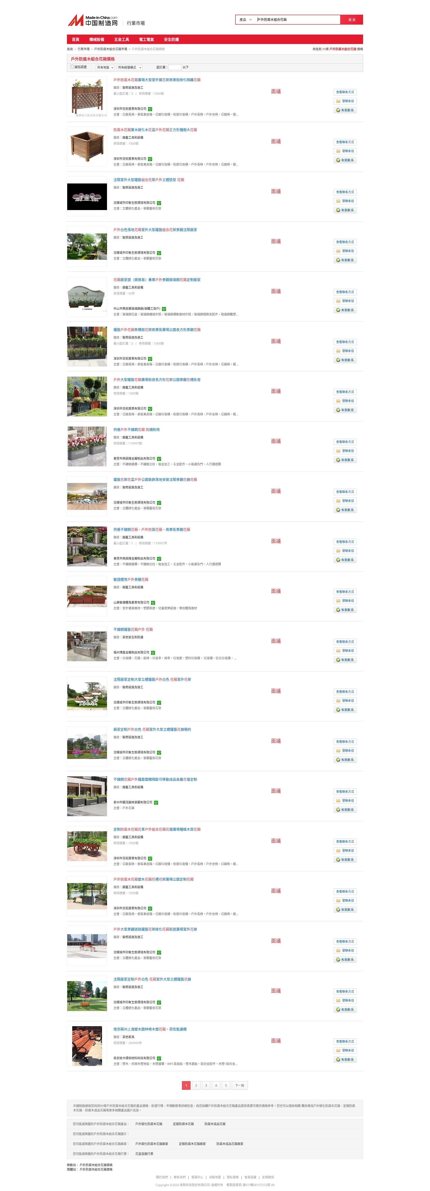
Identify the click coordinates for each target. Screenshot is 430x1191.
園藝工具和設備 (132, 137)
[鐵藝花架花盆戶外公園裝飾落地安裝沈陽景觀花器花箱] (87, 496)
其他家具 (128, 1037)
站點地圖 (215, 1177)
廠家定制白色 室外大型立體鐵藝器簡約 (152, 729)
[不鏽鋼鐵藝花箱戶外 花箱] (87, 646)
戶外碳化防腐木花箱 (148, 1124)
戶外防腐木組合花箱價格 (96, 1165)
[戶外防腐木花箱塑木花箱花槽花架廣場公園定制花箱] (87, 896)
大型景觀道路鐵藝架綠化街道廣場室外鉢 (155, 929)
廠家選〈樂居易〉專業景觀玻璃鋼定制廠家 (157, 279)
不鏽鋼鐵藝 (133, 629)
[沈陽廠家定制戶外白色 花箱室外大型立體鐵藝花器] (87, 996)
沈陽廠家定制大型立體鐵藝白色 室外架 (152, 679)
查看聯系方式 (345, 92)
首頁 (75, 39)
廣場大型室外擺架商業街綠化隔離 (157, 79)
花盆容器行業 (144, 1154)
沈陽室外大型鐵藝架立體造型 (148, 179)
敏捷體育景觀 (130, 579)
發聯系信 (348, 101)
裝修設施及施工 (132, 88)
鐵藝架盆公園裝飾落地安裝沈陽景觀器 (155, 479)
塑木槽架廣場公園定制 (153, 879)
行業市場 (136, 23)
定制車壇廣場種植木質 (157, 829)
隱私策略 (233, 1177)
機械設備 (96, 39)
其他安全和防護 (132, 637)
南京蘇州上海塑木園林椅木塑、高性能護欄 (150, 1029)
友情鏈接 (268, 1177)
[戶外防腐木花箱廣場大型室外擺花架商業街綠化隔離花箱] (87, 96)
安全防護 (171, 39)
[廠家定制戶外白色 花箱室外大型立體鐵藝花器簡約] (87, 746)
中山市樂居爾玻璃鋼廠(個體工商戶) (136, 309)
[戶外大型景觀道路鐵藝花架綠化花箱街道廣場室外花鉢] (87, 946)
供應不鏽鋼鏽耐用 (136, 429)
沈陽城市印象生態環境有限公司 (134, 203)
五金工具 (121, 39)
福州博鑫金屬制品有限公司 (131, 652)
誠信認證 (81, 67)
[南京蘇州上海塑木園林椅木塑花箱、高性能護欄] (87, 1046)
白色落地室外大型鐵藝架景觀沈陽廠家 (155, 229)
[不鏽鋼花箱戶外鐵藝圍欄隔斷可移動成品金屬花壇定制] (87, 796)
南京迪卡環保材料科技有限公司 (134, 1058)
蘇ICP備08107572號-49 (259, 1185)
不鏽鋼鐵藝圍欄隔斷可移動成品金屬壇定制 (155, 779)
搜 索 (352, 19)
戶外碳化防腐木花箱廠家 (151, 1144)
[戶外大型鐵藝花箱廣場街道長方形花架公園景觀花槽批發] (87, 396)
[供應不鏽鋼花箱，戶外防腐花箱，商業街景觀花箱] (87, 546)
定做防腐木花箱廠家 (192, 1144)
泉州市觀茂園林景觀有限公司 (132, 802)
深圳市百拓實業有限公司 (129, 109)
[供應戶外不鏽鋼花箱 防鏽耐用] (87, 446)
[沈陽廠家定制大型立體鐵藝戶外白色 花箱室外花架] (87, 696)
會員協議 (250, 1177)
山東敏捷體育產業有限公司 (131, 602)
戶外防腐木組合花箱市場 (110, 49)
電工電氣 (146, 39)
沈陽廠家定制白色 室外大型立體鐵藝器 (152, 979)
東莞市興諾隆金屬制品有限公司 (134, 458)
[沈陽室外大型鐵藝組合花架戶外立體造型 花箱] (87, 196)
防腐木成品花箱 (215, 1124)
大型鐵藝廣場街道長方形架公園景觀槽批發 (157, 379)
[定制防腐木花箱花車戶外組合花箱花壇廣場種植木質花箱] (87, 846)
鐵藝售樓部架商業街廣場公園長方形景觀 (157, 329)
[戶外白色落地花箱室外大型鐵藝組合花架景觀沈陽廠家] (87, 246)
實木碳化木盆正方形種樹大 (155, 129)
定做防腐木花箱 (183, 1124)
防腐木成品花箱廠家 (229, 1144)
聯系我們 (180, 1177)
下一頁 (239, 1085)
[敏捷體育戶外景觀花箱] (87, 596)
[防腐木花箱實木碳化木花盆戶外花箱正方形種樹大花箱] (87, 146)
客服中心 (197, 1177)
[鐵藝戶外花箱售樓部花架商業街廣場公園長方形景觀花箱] (87, 346)
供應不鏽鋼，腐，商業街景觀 (151, 529)
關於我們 (162, 1177)
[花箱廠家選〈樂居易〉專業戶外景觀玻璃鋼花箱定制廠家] (87, 296)
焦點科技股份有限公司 (195, 1185)
